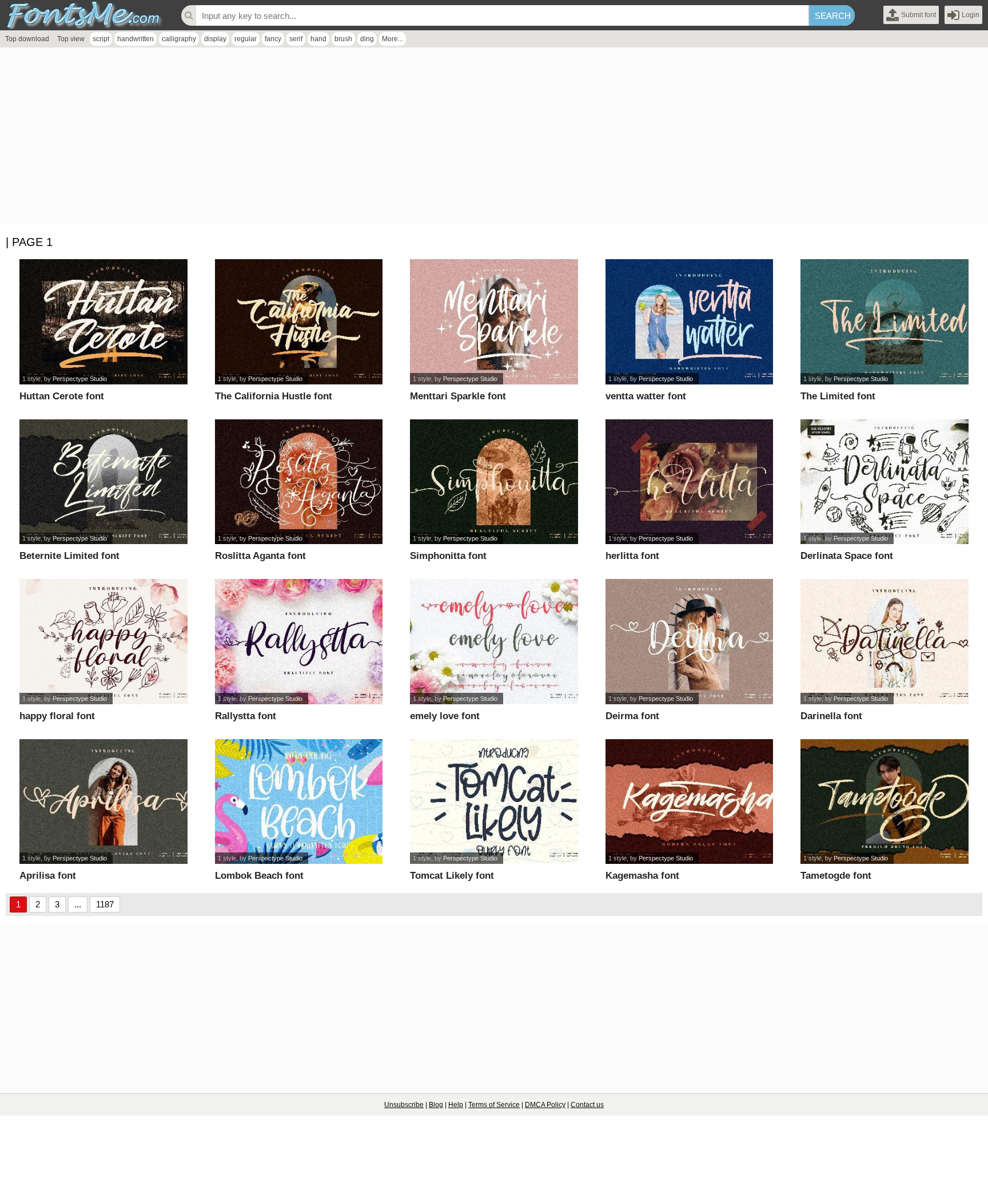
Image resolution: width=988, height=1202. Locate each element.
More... (392, 39)
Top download (27, 39)
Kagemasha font (642, 875)
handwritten (135, 39)
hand (318, 39)
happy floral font (57, 716)
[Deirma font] (689, 641)
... (77, 904)
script (101, 39)
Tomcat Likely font (452, 875)
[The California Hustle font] (299, 321)
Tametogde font (835, 875)
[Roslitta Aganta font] (299, 482)
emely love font (445, 716)
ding (367, 39)
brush (343, 39)
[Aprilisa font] (103, 801)
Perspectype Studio (80, 378)
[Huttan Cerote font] (103, 321)
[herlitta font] (689, 482)
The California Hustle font (273, 396)
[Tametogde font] (884, 801)
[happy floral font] (103, 641)
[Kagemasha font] (689, 801)
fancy (273, 39)
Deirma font (632, 716)
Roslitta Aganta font (260, 555)
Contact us (587, 1105)
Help (455, 1105)
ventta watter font (645, 396)
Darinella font (831, 716)
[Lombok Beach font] (299, 801)
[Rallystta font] (299, 641)
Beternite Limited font (69, 555)
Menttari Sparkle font (458, 396)
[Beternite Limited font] (103, 482)
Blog (436, 1105)
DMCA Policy (545, 1105)
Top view (71, 39)
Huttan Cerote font (61, 396)
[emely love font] (494, 641)
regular (245, 39)
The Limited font (837, 396)
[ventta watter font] (689, 321)
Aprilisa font (47, 875)
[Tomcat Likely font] (494, 801)
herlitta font (632, 555)
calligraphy (179, 39)
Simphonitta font (448, 555)
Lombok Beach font (259, 875)
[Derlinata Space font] (884, 482)
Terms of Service (494, 1105)
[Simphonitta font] (494, 482)
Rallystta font (245, 716)
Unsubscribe (404, 1105)
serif (295, 39)
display (215, 39)
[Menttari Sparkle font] (494, 321)
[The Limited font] (884, 321)
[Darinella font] (884, 641)
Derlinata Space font (846, 555)
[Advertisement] (343, 139)
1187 (105, 904)
